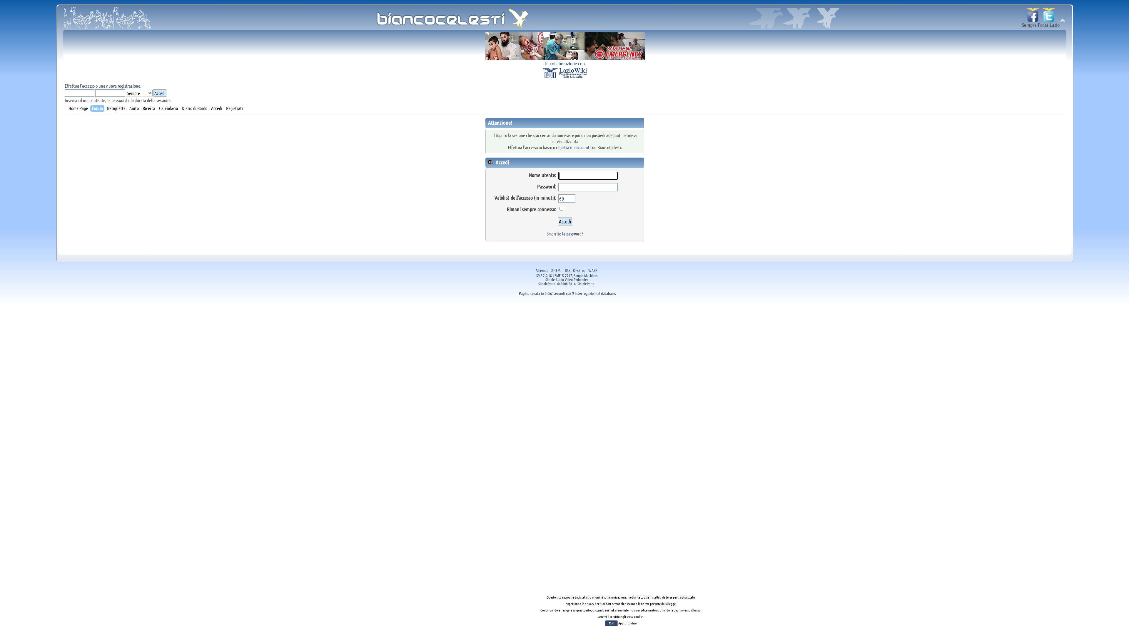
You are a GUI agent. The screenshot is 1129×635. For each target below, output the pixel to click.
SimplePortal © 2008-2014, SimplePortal (566, 283)
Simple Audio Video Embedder (566, 279)
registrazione (129, 85)
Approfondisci (627, 623)
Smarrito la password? (565, 233)
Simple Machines (585, 275)
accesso (88, 85)
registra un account (572, 147)
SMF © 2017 (563, 275)
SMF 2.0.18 (544, 275)
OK (611, 623)
